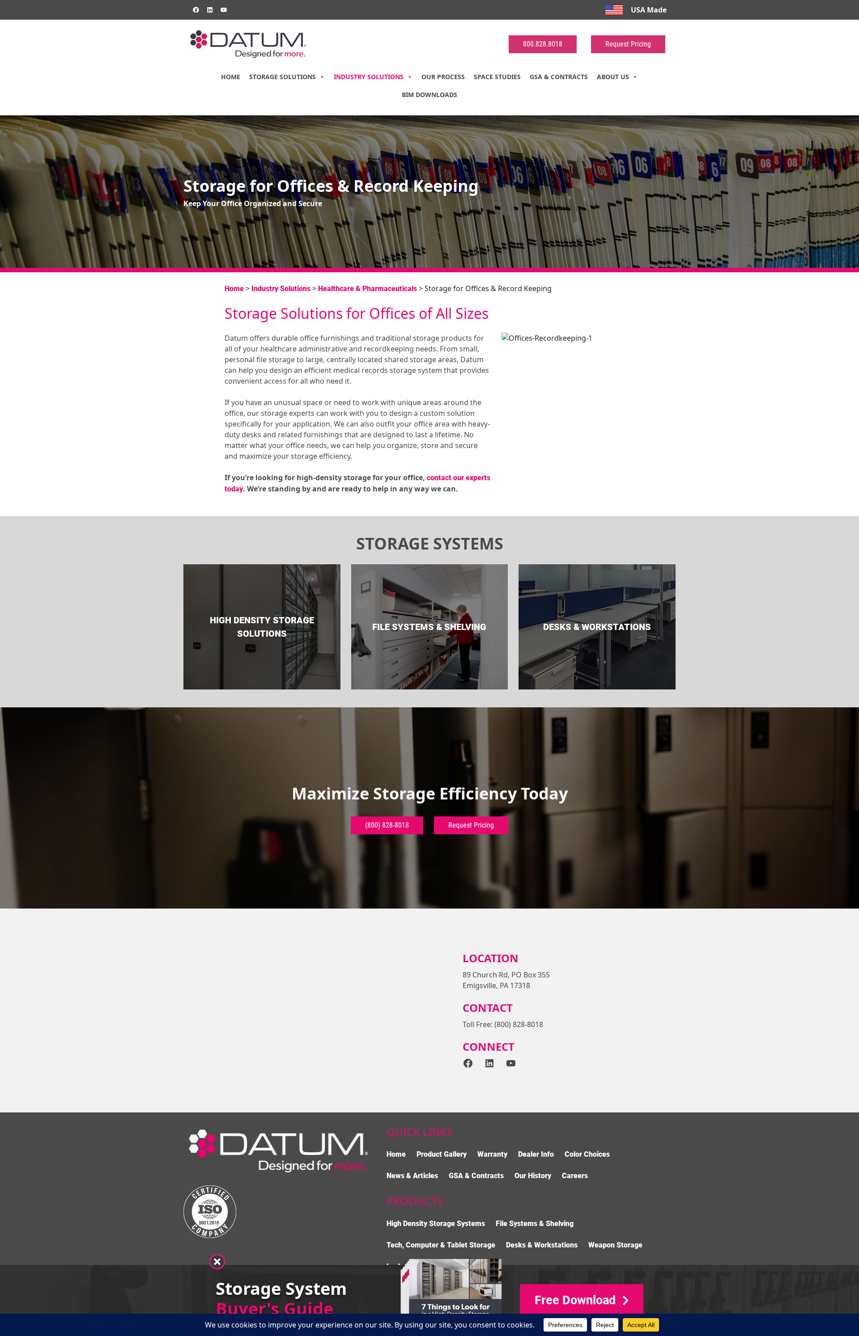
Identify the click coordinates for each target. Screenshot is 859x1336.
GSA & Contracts (559, 76)
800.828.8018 (542, 44)
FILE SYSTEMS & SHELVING (429, 626)
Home (230, 76)
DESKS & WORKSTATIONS (597, 626)
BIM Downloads (429, 94)
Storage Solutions (282, 76)
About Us (613, 76)
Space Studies (497, 76)
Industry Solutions (369, 76)
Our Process (443, 76)
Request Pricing (628, 44)
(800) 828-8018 (387, 825)
